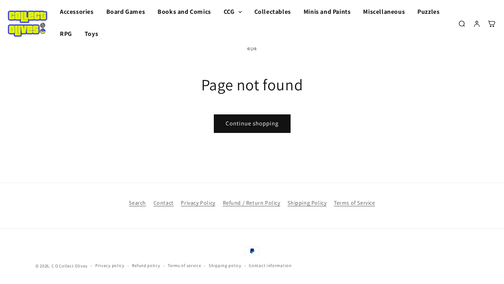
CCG (229, 12)
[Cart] (491, 23)
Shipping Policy (306, 202)
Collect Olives (73, 266)
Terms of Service (354, 202)
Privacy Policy (198, 202)
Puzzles (428, 11)
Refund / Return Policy (251, 202)
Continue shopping (252, 123)
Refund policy (146, 265)
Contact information (270, 265)
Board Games (125, 11)
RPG (66, 34)
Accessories (77, 11)
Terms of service (184, 265)
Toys (91, 34)
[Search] (462, 23)
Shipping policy (225, 265)
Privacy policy (109, 265)
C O (55, 266)
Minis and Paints (327, 11)
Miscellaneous (384, 11)
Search (137, 202)
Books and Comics (184, 11)
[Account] (476, 23)
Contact (164, 202)
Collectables (272, 11)
